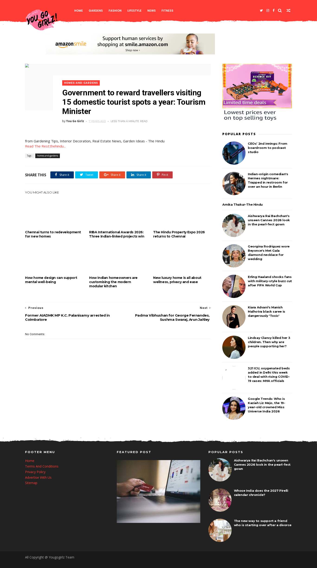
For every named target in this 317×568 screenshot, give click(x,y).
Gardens (96, 11)
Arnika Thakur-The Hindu (242, 204)
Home (78, 11)
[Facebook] (274, 10)
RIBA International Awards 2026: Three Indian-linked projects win (116, 234)
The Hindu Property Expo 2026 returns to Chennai (179, 234)
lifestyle (134, 11)
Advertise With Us (38, 477)
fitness (167, 11)
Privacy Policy (35, 472)
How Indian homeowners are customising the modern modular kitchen (113, 282)
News (151, 11)
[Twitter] (261, 10)
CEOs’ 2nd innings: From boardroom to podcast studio (267, 148)
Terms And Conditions (41, 466)
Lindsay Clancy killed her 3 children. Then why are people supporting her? (269, 342)
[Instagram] (267, 10)
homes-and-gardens (81, 82)
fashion (115, 11)
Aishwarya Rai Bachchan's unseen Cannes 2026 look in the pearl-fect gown (269, 220)
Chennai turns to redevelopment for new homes (53, 234)
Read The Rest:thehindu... (45, 146)
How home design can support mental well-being (51, 280)
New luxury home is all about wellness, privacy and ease (177, 280)
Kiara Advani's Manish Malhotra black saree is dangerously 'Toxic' (266, 311)
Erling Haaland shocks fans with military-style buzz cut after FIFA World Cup (270, 281)
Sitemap (31, 483)
